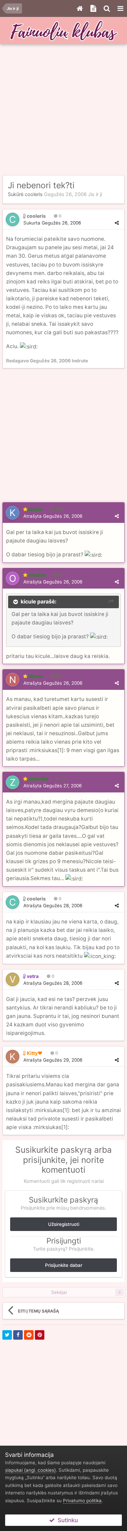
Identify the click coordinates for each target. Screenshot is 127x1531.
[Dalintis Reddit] (29, 1335)
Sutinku (66, 1520)
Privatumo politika (82, 1500)
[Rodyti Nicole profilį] (12, 679)
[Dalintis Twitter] (7, 1335)
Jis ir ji (95, 194)
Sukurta (52, 223)
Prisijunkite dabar (63, 1265)
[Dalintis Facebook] (18, 1335)
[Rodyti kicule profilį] (12, 512)
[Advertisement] (63, 109)
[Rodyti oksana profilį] (12, 578)
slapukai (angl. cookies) (30, 1470)
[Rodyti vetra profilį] (12, 979)
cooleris (34, 194)
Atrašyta (52, 516)
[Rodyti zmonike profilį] (12, 782)
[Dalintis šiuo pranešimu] (117, 223)
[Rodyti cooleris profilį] (12, 219)
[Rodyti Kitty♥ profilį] (12, 1056)
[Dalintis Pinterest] (39, 1335)
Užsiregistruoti (63, 1224)
